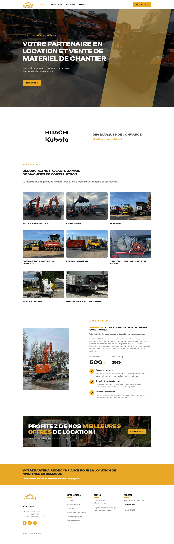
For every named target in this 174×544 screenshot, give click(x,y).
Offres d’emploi (72, 508)
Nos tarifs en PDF (73, 504)
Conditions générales (74, 516)
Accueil (43, 5)
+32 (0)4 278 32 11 (130, 510)
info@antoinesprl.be (101, 503)
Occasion (70, 5)
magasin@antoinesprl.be (103, 510)
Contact (70, 500)
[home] (28, 5)
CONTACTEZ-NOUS (142, 5)
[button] (56, 4)
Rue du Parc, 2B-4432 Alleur (134, 500)
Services (83, 5)
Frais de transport (73, 521)
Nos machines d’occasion (76, 512)
